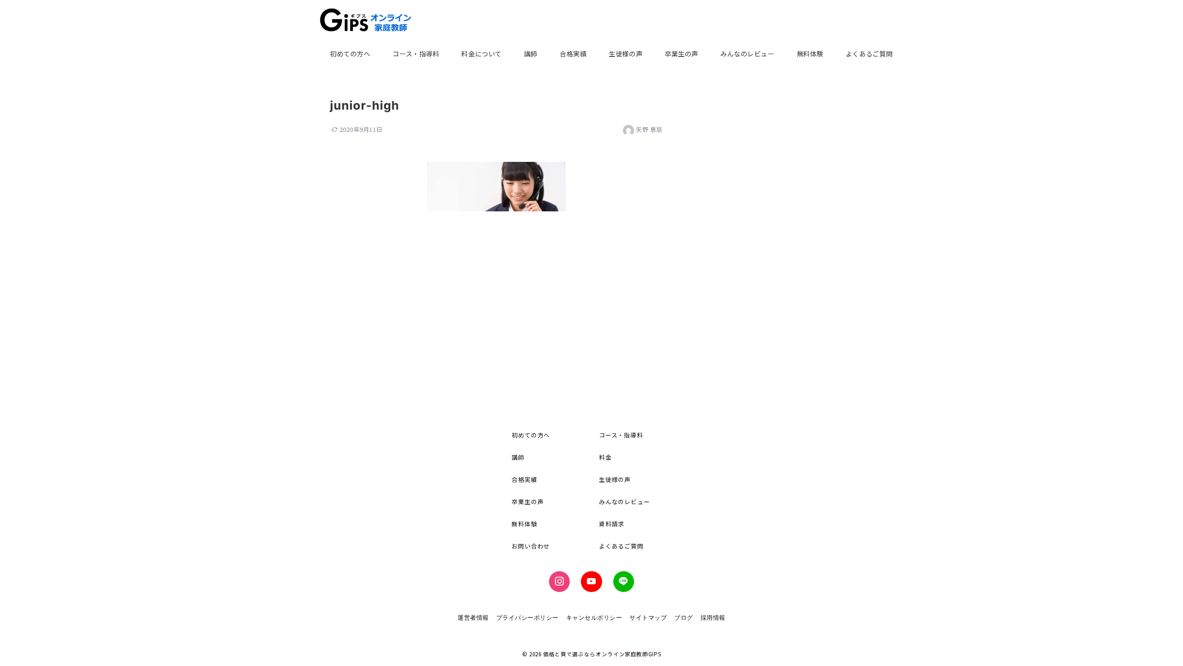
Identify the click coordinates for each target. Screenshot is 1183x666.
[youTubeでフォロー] (591, 581)
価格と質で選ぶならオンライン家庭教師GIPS (602, 654)
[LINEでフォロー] (623, 581)
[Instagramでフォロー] (559, 581)
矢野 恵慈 (649, 129)
